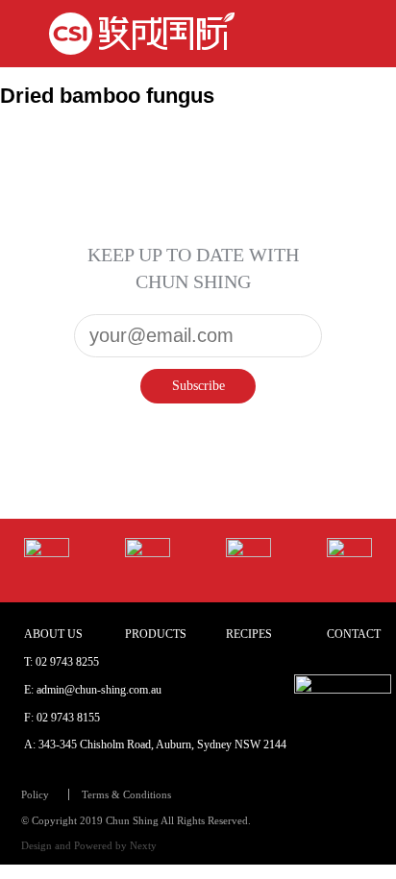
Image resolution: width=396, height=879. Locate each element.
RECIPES (249, 634)
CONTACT (354, 634)
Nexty (143, 845)
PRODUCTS (155, 634)
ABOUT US (53, 634)
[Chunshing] (141, 33)
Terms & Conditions (126, 794)
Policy (35, 794)
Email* (198, 321)
